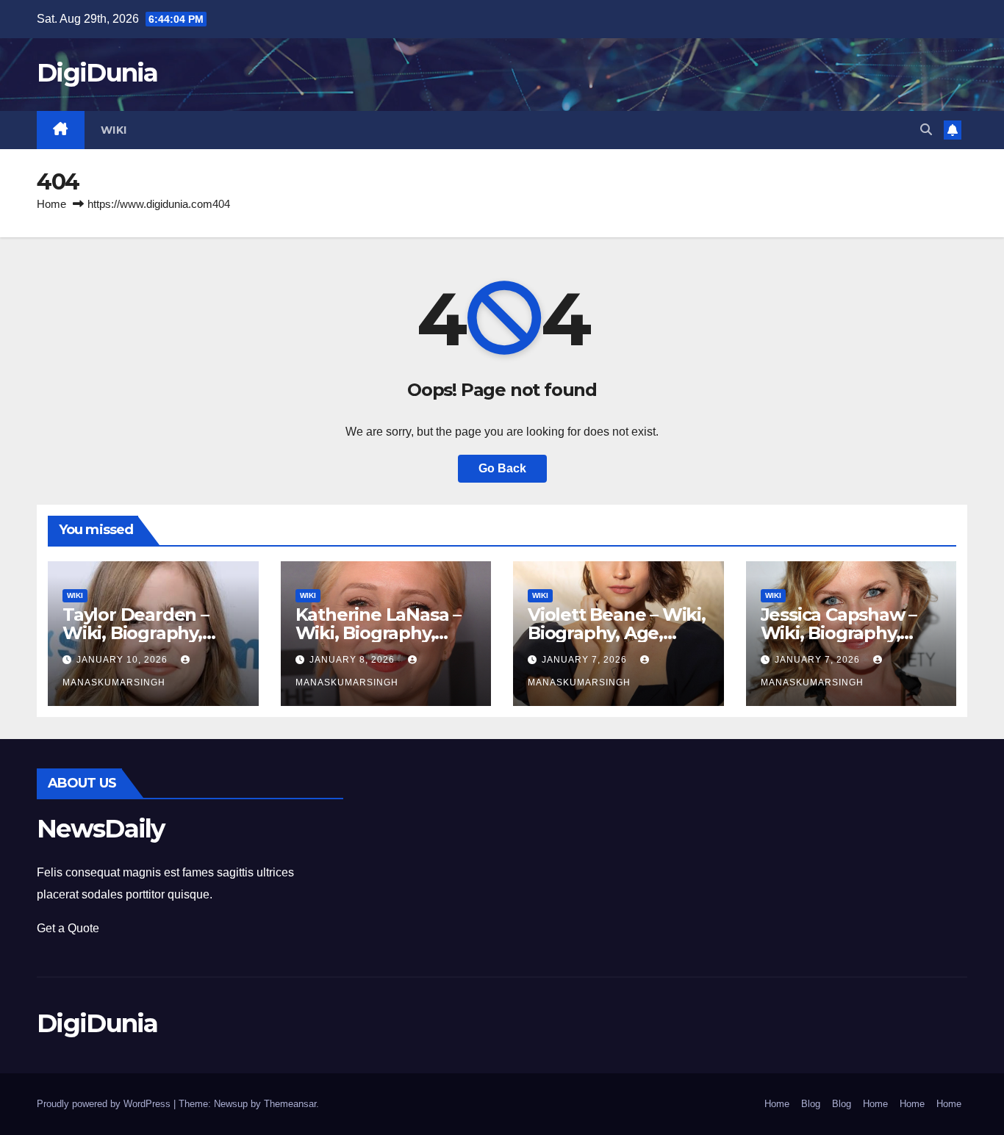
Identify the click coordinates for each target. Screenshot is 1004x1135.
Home (51, 204)
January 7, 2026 (586, 660)
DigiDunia (97, 72)
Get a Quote (68, 928)
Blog (810, 1103)
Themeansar (290, 1103)
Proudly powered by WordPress (105, 1103)
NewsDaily (101, 828)
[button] (926, 129)
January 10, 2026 (123, 660)
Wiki (114, 130)
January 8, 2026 (353, 660)
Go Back (502, 468)
